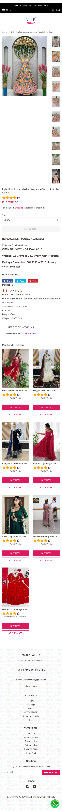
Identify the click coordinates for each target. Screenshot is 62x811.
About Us (31, 733)
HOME (31, 701)
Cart (58, 10)
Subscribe (51, 772)
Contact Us (31, 753)
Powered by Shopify (46, 797)
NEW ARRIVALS (31, 712)
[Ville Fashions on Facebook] (27, 787)
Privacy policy (31, 741)
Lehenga (31, 705)
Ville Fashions (30, 797)
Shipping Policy (31, 749)
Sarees (31, 708)
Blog (31, 720)
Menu (8, 10)
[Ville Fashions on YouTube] (34, 787)
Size (4, 215)
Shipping (19, 207)
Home (4, 32)
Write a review (28, 333)
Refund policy (31, 745)
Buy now (15, 407)
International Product (31, 716)
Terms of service (31, 737)
